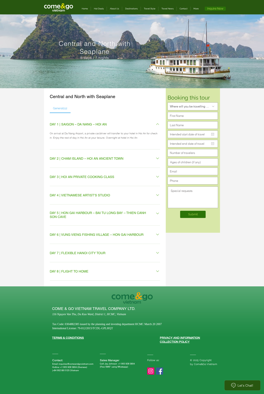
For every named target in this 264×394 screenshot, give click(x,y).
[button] (131, 9)
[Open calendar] (212, 134)
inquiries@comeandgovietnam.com (76, 364)
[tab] (60, 108)
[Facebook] (159, 371)
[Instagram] (150, 371)
